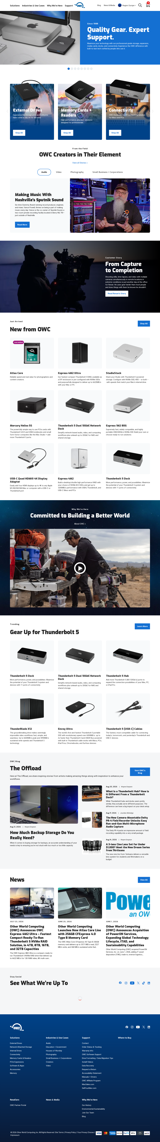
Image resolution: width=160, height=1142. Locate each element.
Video (59, 172)
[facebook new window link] (127, 1028)
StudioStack (113, 373)
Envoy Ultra (65, 729)
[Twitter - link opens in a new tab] (138, 983)
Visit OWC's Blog (140, 771)
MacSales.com (88, 1084)
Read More (22, 224)
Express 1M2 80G (116, 425)
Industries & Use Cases (33, 5)
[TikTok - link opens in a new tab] (143, 983)
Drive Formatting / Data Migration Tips (97, 1058)
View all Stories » (80, 163)
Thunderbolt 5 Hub (117, 676)
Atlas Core (16, 373)
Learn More (142, 626)
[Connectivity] (128, 90)
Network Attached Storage (21, 1047)
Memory (13, 1073)
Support (69, 5)
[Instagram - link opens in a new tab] (126, 983)
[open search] (140, 5)
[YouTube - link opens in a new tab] (132, 983)
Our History (86, 1105)
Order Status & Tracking (92, 1047)
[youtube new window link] (138, 1028)
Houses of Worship (54, 1051)
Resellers (14, 1099)
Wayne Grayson (30, 827)
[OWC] (80, 7)
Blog (99, 5)
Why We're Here (54, 5)
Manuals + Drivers (89, 1077)
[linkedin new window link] (149, 1028)
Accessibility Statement (91, 1073)
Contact (85, 1043)
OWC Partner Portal (18, 1105)
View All (144, 880)
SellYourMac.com (89, 1088)
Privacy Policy (70, 1132)
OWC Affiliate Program (91, 1081)
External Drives (16, 1043)
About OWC (80, 524)
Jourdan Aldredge (126, 813)
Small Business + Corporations (107, 172)
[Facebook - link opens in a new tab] (120, 983)
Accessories (15, 1069)
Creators (49, 1062)
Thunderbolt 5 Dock (118, 478)
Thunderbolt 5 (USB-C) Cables (124, 729)
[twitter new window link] (143, 1028)
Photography (77, 172)
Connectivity (15, 1054)
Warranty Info (87, 1051)
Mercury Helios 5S (21, 425)
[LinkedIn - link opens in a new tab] (149, 983)
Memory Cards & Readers (20, 1058)
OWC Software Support (91, 1054)
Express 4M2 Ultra (69, 373)
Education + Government (56, 1047)
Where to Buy (124, 1038)
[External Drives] (32, 91)
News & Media (109, 5)
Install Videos (87, 1062)
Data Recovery (88, 1066)
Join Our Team (88, 1113)
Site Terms (59, 1132)
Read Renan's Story (117, 293)
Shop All (19, 133)
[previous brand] (7, 111)
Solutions (15, 5)
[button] (69, 69)
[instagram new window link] (132, 1028)
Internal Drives (16, 1051)
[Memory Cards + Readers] (80, 92)
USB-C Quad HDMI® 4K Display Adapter (28, 480)
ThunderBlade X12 (21, 729)
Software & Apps (17, 1066)
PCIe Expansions (17, 1062)
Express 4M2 (66, 478)
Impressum (15, 1135)
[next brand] (152, 111)
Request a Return (89, 1069)
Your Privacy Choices (85, 1132)
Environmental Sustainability (93, 1109)
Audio (44, 172)
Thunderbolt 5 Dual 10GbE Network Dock (79, 427)
